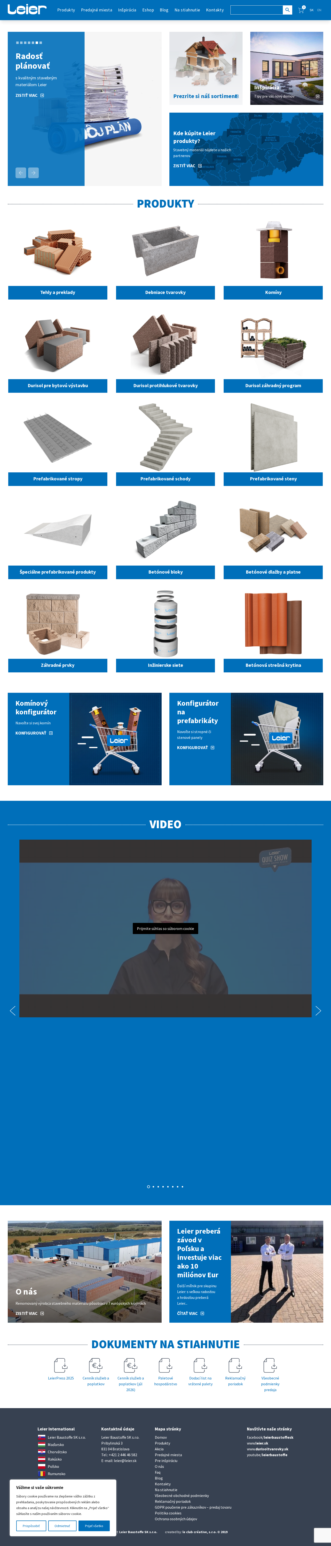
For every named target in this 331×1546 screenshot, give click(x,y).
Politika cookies (168, 1513)
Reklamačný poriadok (173, 1501)
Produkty (162, 1443)
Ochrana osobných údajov (176, 1518)
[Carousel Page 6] (37, 43)
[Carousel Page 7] (177, 1186)
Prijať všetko (94, 1526)
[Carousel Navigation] (27, 173)
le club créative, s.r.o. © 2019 (205, 1532)
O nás (159, 1466)
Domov (161, 1437)
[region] (63, 1507)
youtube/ (267, 1454)
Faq (157, 1472)
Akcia (159, 1448)
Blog (164, 10)
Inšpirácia (127, 10)
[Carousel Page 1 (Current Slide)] (148, 1186)
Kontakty (215, 10)
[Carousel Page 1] (17, 43)
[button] (301, 10)
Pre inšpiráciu (166, 1460)
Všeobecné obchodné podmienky (182, 1495)
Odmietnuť (62, 1526)
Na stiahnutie (187, 10)
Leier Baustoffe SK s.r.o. (138, 1532)
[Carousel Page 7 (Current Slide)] (40, 43)
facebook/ (270, 1437)
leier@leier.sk (125, 1460)
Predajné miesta (96, 10)
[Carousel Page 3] (25, 43)
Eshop (148, 10)
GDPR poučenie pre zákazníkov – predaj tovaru (193, 1507)
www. (257, 1443)
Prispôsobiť (31, 1526)
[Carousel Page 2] (21, 43)
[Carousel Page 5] (33, 43)
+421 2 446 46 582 (123, 1454)
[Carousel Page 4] (29, 43)
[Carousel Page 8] (182, 1186)
